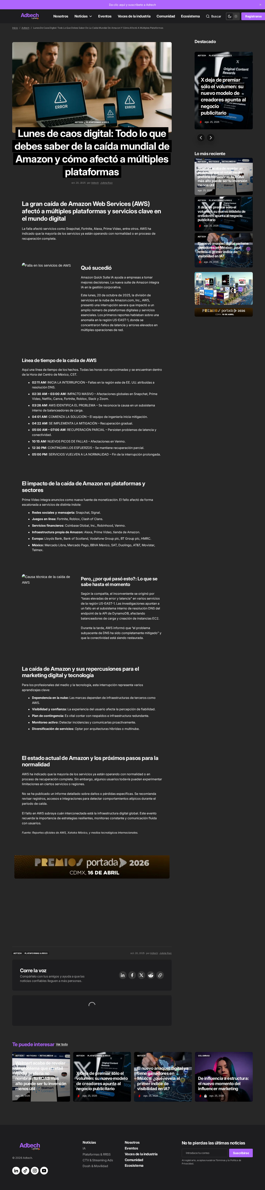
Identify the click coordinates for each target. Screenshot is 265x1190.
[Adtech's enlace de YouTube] (44, 1170)
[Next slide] (211, 138)
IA (84, 1148)
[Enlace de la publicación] (224, 176)
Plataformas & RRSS (96, 1154)
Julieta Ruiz (106, 182)
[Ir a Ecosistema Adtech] (224, 288)
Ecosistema (190, 16)
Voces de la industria (134, 16)
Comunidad (166, 16)
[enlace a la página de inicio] (29, 16)
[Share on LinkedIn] (123, 975)
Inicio (15, 27)
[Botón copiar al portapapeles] (160, 975)
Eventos (104, 16)
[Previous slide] (201, 138)
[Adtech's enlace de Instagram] (35, 1170)
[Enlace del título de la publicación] (224, 90)
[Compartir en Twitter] (141, 975)
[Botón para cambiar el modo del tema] (233, 16)
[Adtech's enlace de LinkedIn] (16, 1170)
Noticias (81, 16)
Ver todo (62, 1044)
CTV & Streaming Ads (98, 1160)
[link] (132, 4)
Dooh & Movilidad (95, 1166)
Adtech (25, 27)
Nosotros (60, 16)
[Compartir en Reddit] (151, 975)
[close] (260, 5)
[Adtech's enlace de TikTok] (25, 1170)
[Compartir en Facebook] (132, 975)
